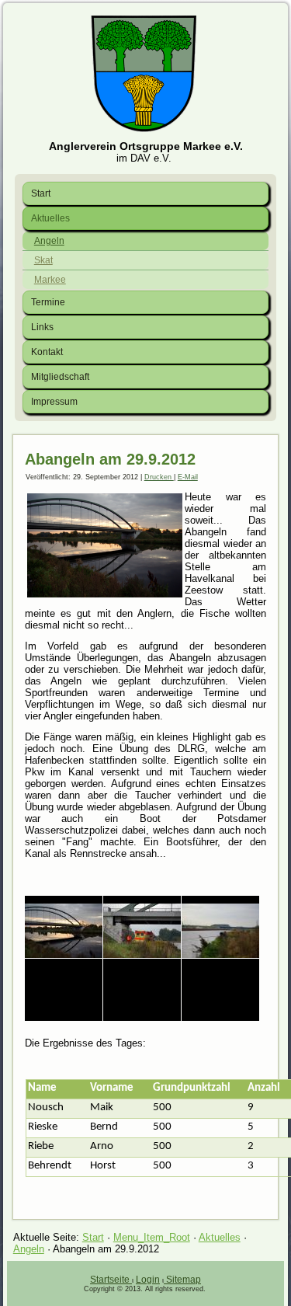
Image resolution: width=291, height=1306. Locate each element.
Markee (50, 279)
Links (42, 327)
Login (148, 1279)
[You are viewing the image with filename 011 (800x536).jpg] (220, 990)
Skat (43, 260)
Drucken (159, 477)
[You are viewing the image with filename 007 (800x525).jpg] (142, 927)
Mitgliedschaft (60, 376)
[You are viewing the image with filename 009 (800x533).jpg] (63, 990)
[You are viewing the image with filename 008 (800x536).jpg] (220, 927)
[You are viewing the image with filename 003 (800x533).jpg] (63, 927)
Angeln (49, 240)
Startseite (111, 1279)
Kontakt (47, 352)
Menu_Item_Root (151, 1237)
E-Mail (188, 477)
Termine (48, 302)
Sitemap (183, 1279)
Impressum (54, 401)
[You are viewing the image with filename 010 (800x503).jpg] (142, 990)
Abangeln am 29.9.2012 (110, 459)
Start (40, 193)
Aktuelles (50, 218)
